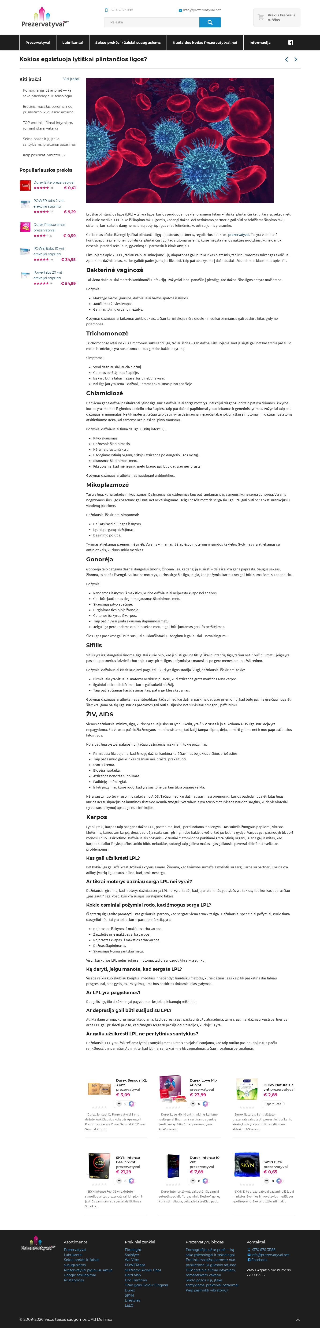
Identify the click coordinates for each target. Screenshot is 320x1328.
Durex (130, 1290)
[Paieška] (210, 22)
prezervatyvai (238, 234)
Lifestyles (132, 1300)
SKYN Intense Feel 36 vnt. (128, 1162)
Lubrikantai (72, 42)
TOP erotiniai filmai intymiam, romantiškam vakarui (48, 125)
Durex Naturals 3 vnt (279, 1087)
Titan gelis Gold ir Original (146, 1285)
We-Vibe (132, 1260)
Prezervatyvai (38, 42)
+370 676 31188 (121, 10)
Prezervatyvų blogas (205, 1242)
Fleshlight (133, 1250)
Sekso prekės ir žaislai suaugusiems (128, 42)
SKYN (129, 1295)
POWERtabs (135, 1265)
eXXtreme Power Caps (143, 1270)
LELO (129, 1305)
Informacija (260, 42)
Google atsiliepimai (80, 1275)
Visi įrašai (71, 79)
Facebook (259, 1260)
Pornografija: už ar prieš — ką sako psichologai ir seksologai (47, 93)
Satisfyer (132, 1255)
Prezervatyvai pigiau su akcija (88, 1270)
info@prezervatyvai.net (202, 10)
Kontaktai (256, 1242)
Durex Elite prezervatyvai (53, 182)
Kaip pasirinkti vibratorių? (44, 155)
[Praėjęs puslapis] (286, 59)
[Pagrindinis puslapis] (45, 17)
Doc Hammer (136, 1280)
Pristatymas (74, 1280)
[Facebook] (291, 42)
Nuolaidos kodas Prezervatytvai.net (205, 42)
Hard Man (133, 1275)
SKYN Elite (276, 1164)
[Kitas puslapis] (296, 59)
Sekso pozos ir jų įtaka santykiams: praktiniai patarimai (49, 142)
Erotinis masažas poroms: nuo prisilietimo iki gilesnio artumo (48, 109)
